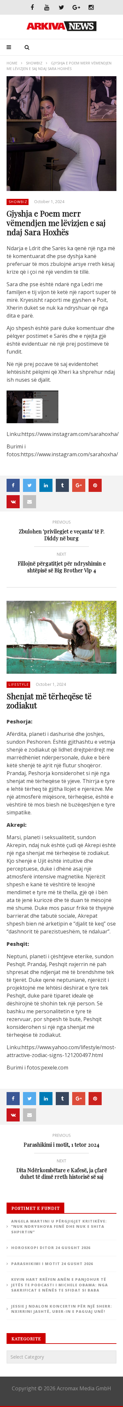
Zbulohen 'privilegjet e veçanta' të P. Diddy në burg (62, 531)
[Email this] (29, 501)
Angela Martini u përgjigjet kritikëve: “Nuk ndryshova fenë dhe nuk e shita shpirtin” (59, 1226)
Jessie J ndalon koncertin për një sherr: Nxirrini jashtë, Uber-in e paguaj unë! (61, 1309)
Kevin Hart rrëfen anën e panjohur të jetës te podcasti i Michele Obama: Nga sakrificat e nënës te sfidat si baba (59, 1285)
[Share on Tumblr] (62, 485)
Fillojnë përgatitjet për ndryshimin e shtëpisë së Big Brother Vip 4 (62, 563)
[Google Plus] (76, 7)
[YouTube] (46, 7)
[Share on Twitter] (29, 485)
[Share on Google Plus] (78, 485)
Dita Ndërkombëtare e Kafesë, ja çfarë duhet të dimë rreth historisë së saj (61, 1170)
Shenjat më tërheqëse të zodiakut (49, 701)
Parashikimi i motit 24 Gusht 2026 (52, 1263)
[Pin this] (95, 485)
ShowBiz (34, 63)
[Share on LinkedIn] (45, 485)
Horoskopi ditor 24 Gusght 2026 (51, 1247)
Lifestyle (19, 684)
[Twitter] (61, 7)
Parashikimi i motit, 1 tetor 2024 (61, 1141)
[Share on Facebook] (13, 485)
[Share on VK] (13, 501)
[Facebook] (32, 7)
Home (12, 63)
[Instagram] (91, 7)
